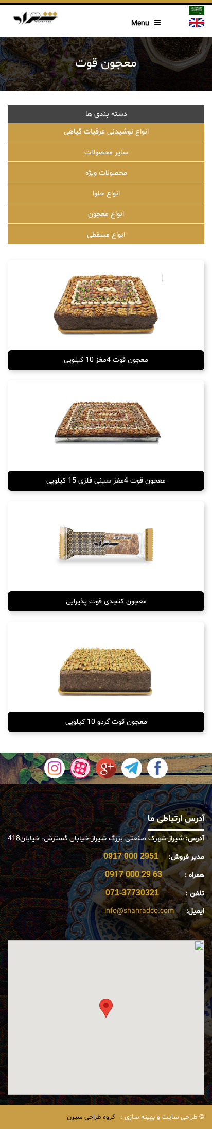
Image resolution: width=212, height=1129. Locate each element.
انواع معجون (106, 214)
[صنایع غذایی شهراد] (35, 17)
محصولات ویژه (106, 173)
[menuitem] (106, 132)
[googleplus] (106, 768)
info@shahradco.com (139, 911)
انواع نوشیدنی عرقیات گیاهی (106, 132)
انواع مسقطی (106, 235)
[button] (106, 1008)
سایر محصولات (106, 152)
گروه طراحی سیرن (91, 1117)
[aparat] (80, 768)
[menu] (106, 183)
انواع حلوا (106, 193)
